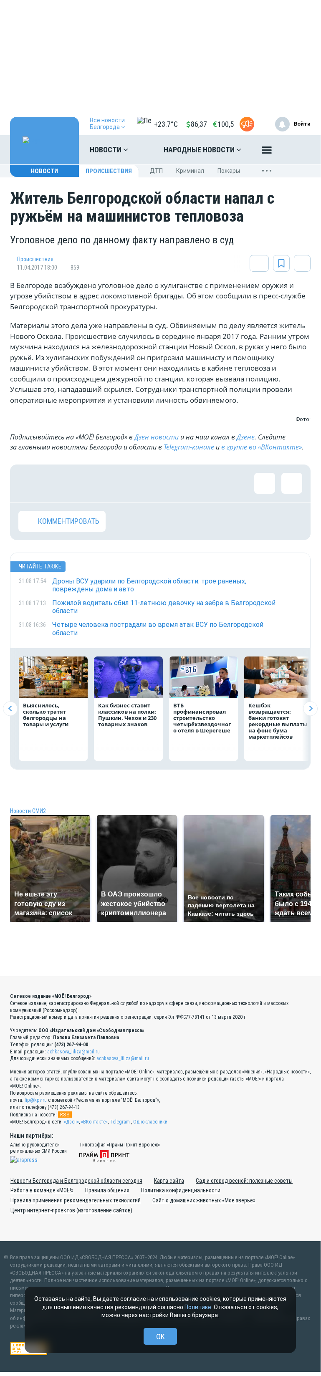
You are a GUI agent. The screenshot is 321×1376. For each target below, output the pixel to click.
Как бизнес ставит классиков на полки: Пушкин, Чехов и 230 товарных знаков (127, 715)
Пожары (228, 170)
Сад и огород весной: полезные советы (244, 1180)
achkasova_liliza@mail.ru (73, 1052)
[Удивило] (110, 483)
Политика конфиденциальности (180, 1190)
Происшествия (109, 171)
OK (160, 1336)
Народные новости (200, 149)
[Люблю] (83, 483)
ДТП (156, 170)
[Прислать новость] (247, 124)
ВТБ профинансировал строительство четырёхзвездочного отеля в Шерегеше (202, 718)
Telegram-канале (189, 447)
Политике (198, 1307)
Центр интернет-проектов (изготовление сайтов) (71, 1210)
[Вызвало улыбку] (55, 483)
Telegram (120, 1122)
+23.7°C (166, 124)
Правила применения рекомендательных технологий (75, 1200)
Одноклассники (150, 1122)
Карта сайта (169, 1180)
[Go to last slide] (10, 708)
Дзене (246, 437)
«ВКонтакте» (94, 1122)
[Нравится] (28, 483)
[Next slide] (310, 708)
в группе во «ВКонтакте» (261, 447)
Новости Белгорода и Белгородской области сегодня (76, 1180)
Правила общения (107, 1190)
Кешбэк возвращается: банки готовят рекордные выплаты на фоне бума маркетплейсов (277, 721)
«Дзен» (71, 1122)
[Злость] (164, 483)
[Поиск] (296, 150)
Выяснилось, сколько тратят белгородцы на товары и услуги (45, 715)
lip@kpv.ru (36, 1100)
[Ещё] (266, 151)
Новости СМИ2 (28, 811)
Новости (106, 149)
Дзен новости (156, 437)
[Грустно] (137, 483)
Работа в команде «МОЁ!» (41, 1190)
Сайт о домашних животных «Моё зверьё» (203, 1200)
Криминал (190, 170)
